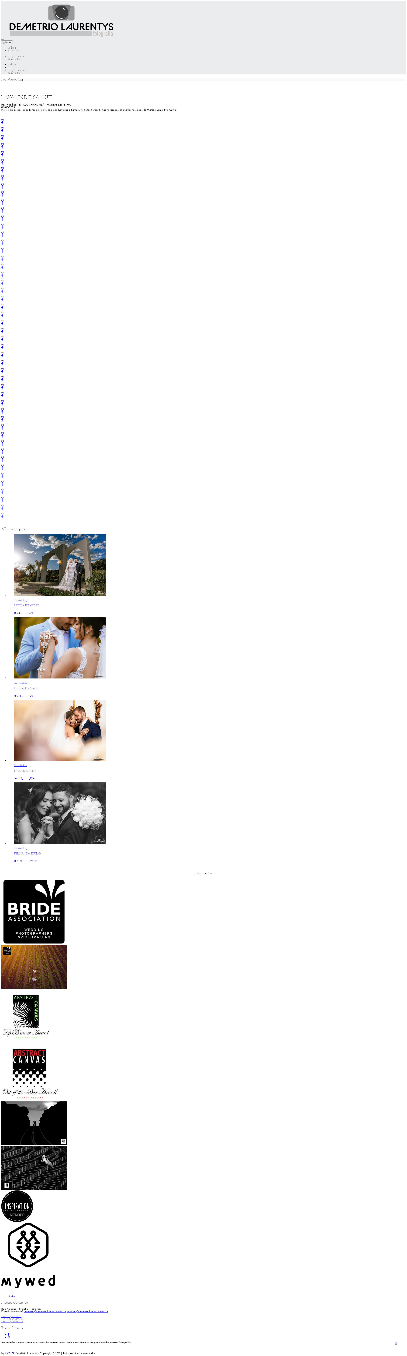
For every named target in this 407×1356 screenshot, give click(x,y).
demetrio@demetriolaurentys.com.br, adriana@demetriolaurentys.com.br (66, 1311)
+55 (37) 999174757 (12, 1319)
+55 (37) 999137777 (12, 1321)
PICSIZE (10, 1353)
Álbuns (14, 50)
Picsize (11, 1296)
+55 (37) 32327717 (11, 1316)
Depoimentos (19, 56)
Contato (14, 59)
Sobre (12, 48)
